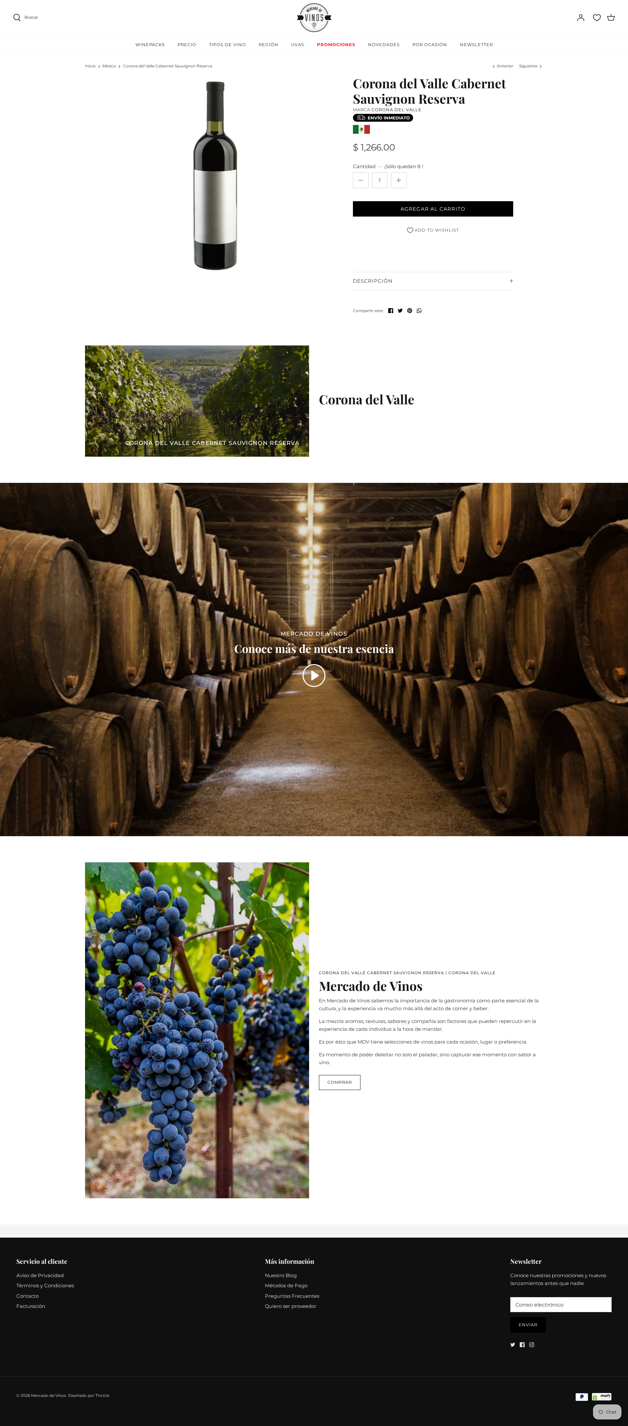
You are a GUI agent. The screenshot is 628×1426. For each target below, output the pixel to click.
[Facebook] (522, 1344)
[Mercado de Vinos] (314, 17)
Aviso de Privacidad (40, 1275)
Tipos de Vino (227, 44)
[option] (218, 174)
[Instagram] (531, 1344)
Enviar (528, 1324)
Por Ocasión (429, 44)
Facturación (30, 1306)
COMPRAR (339, 1082)
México (109, 65)
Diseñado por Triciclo (89, 1395)
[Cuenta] (580, 18)
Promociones (336, 44)
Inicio (90, 65)
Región (268, 44)
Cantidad (388, 166)
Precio (187, 44)
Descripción (372, 281)
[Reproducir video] (314, 675)
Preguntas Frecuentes (292, 1296)
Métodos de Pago (286, 1285)
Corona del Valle (397, 109)
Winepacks (150, 44)
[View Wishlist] (597, 17)
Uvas (297, 44)
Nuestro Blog (281, 1275)
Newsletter (476, 44)
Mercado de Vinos (48, 1395)
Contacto (27, 1296)
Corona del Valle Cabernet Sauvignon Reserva (167, 65)
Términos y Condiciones (45, 1285)
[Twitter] (512, 1344)
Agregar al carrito (433, 209)
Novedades (384, 44)
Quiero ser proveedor (290, 1306)
